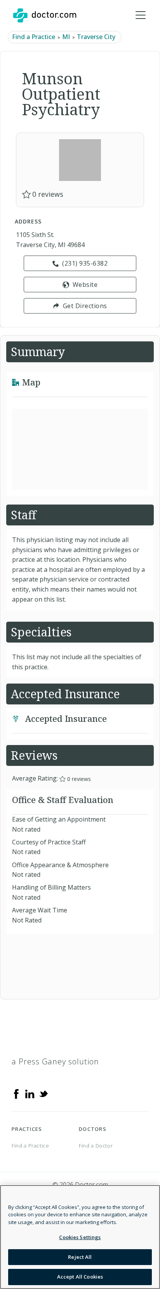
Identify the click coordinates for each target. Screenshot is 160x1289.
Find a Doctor (96, 1145)
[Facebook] (16, 1093)
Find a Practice (33, 36)
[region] (80, 1237)
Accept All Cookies (80, 1276)
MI (66, 36)
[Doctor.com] (45, 15)
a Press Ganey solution (55, 1061)
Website (85, 284)
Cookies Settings (80, 1237)
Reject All (80, 1256)
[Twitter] (43, 1093)
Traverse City (96, 36)
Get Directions (85, 306)
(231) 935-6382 (85, 263)
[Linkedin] (30, 1093)
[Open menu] (140, 15)
